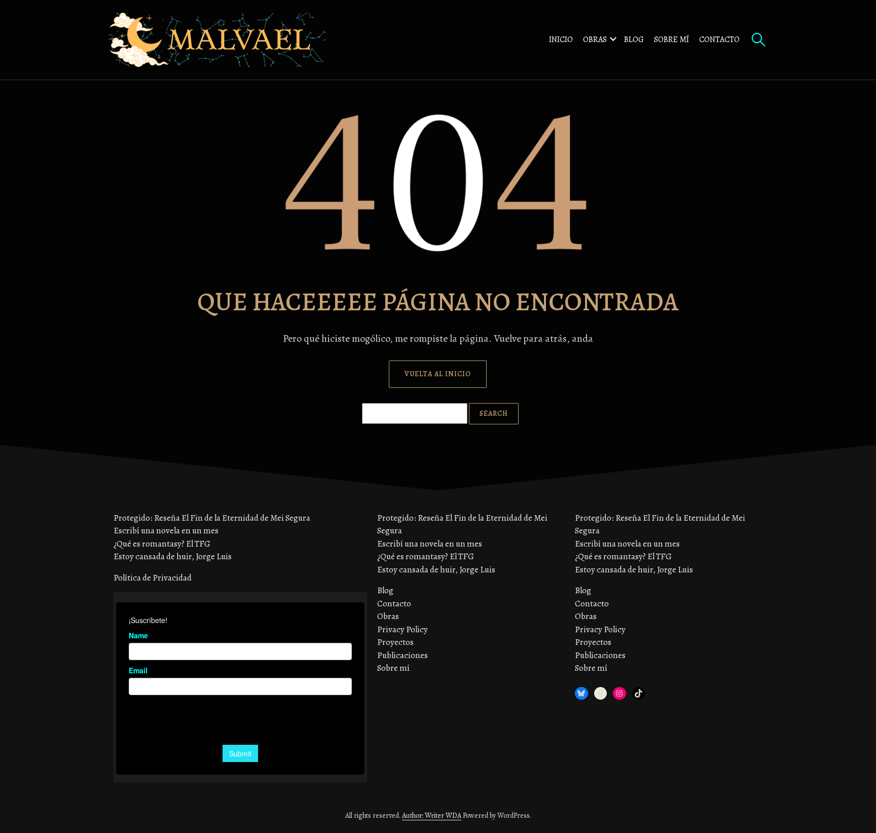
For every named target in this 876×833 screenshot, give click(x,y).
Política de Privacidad (153, 578)
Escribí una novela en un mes (166, 530)
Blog (634, 39)
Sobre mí (671, 39)
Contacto (719, 39)
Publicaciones (402, 655)
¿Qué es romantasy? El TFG (162, 544)
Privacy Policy (402, 629)
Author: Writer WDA (431, 815)
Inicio (561, 39)
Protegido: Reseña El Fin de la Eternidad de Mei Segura (212, 518)
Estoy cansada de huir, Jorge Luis (173, 556)
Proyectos (395, 642)
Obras (595, 39)
